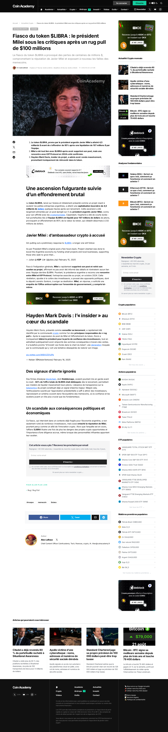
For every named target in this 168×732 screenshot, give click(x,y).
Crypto (59, 691)
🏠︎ (57, 687)
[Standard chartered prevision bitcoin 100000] (123, 100)
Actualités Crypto (27, 23)
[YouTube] (155, 9)
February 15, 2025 (67, 259)
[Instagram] (160, 9)
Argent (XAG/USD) (129, 557)
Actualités (97, 687)
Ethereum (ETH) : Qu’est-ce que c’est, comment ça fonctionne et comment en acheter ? (142, 192)
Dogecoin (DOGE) (129, 349)
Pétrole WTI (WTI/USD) (131, 532)
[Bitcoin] (123, 203)
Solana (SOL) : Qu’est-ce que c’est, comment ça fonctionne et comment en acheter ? (142, 178)
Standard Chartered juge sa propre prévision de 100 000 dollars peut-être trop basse (142, 100)
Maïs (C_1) (126, 527)
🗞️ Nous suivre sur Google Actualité (137, 686)
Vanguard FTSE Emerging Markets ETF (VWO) (137, 495)
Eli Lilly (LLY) (127, 427)
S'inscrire (140, 3)
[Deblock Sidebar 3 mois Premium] (136, 140)
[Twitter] (150, 9)
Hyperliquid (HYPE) (129, 344)
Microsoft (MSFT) (129, 395)
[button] (153, 3)
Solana (53, 502)
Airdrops (79, 691)
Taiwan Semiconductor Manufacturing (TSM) (137, 405)
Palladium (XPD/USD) (130, 547)
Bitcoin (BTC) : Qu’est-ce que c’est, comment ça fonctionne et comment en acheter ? (142, 205)
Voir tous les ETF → (136, 507)
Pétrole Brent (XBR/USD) (132, 522)
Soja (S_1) (125, 562)
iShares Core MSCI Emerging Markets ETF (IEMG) (137, 488)
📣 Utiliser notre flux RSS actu (135, 688)
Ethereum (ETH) (128, 319)
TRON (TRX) (127, 339)
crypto (56, 333)
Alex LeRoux (47, 540)
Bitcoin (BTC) (127, 314)
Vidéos (59, 695)
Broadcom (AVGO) (129, 412)
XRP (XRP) (126, 329)
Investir (96, 691)
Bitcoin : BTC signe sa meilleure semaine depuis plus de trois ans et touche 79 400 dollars (142, 114)
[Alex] (31, 540)
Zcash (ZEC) (127, 354)
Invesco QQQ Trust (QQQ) (132, 465)
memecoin (42, 502)
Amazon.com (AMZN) (130, 400)
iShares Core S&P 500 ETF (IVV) (135, 460)
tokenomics (31, 388)
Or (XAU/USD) (127, 537)
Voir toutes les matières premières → (137, 573)
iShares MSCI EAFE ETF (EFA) (134, 470)
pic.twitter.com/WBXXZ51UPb (40, 355)
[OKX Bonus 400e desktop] (68, 298)
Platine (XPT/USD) (129, 552)
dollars (41, 209)
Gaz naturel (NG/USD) (131, 542)
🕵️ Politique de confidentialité (135, 700)
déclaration (96, 345)
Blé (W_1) (125, 567)
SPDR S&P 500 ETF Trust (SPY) (134, 455)
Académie (78, 687)
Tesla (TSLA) (127, 417)
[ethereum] (123, 189)
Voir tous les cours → (137, 365)
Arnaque (30, 502)
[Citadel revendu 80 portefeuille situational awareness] (123, 70)
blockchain (51, 379)
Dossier (34, 29)
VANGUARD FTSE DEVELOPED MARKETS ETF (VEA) (134, 481)
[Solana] (123, 175)
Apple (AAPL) (127, 385)
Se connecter (121, 3)
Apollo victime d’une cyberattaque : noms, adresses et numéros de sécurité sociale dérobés (141, 85)
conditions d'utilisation (81, 467)
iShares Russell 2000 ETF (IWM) (135, 502)
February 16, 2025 (62, 359)
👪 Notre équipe (130, 695)
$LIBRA (68, 243)
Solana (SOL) (127, 334)
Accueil (15, 23)
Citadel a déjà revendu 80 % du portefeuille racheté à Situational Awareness (142, 70)
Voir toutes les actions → (136, 433)
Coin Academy (23, 6)
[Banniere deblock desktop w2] (68, 171)
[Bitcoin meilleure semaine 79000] (123, 114)
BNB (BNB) (126, 324)
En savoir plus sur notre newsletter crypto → (68, 472)
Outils (76, 695)
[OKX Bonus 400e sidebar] (136, 35)
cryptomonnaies (57, 215)
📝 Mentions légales (132, 697)
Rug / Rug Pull (33, 490)
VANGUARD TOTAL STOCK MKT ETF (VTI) (137, 448)
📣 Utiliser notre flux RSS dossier (136, 691)
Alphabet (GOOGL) (129, 390)
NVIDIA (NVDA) (128, 379)
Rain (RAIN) (126, 359)
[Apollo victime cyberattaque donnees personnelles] (123, 85)
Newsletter (141, 9)
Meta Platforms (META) (131, 422)
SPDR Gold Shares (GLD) (132, 475)
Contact (96, 695)
